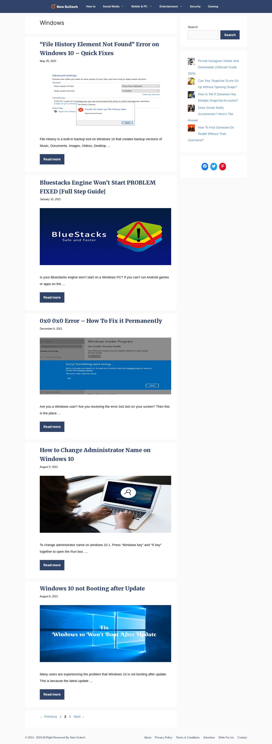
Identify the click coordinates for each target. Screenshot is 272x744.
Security (195, 6)
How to (90, 6)
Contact (242, 737)
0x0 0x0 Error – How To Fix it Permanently (101, 320)
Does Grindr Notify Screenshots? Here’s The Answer (210, 114)
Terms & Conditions (188, 737)
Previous (48, 716)
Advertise (209, 737)
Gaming (213, 6)
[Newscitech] (65, 6)
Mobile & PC (139, 6)
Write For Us (226, 737)
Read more (52, 159)
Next (79, 716)
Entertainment (168, 6)
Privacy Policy (163, 737)
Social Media (111, 6)
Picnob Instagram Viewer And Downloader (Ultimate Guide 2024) (213, 67)
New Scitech (77, 737)
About (147, 737)
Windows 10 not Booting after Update (92, 588)
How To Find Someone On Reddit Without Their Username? (211, 134)
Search (193, 27)
